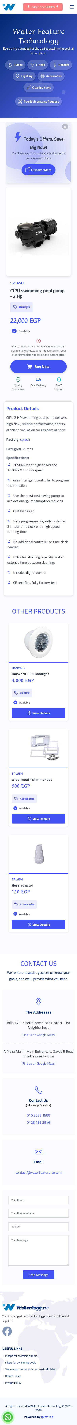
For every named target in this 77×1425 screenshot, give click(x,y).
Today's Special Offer (43, 6)
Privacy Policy (13, 1382)
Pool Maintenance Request (41, 101)
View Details (41, 713)
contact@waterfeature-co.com (39, 1172)
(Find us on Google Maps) (38, 1035)
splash (25, 439)
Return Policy (13, 1376)
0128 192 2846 (38, 1122)
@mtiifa (47, 1417)
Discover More (41, 170)
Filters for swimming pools (20, 1362)
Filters (40, 64)
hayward (18, 668)
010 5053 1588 (38, 1115)
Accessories (54, 76)
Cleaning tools (41, 87)
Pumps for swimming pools (21, 1355)
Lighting (27, 76)
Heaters (63, 64)
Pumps (18, 64)
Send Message (38, 1275)
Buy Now (42, 366)
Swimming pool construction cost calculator (30, 1369)
